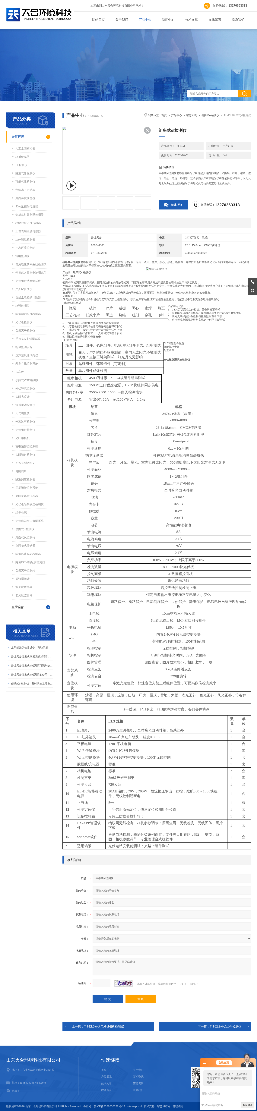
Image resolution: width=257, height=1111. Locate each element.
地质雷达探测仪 (25, 405)
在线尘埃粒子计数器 (28, 297)
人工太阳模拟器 (25, 148)
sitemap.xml (134, 1106)
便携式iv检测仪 (24, 462)
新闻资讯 (138, 1076)
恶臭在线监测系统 (26, 363)
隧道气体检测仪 (25, 173)
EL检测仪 (21, 165)
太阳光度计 (22, 396)
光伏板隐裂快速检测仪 (29, 504)
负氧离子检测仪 (25, 330)
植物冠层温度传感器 (28, 223)
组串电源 (21, 512)
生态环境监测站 (25, 247)
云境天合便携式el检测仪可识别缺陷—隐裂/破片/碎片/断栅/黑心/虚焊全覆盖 (32, 665)
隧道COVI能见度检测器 (30, 562)
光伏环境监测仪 (25, 388)
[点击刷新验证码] (123, 983)
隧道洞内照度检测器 (28, 314)
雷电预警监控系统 (26, 446)
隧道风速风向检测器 (28, 554)
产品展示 (106, 1076)
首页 (164, 115)
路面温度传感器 (25, 198)
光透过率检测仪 (25, 421)
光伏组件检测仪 (25, 429)
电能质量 (21, 471)
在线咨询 (176, 204)
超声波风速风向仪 (26, 355)
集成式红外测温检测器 (29, 214)
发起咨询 (247, 1105)
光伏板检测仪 (23, 322)
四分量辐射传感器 (26, 206)
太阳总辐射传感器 (26, 496)
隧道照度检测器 (25, 479)
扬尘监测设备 (23, 347)
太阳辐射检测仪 (25, 454)
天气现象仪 (22, 413)
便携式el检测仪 (24, 529)
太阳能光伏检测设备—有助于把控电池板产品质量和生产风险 (32, 647)
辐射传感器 (22, 156)
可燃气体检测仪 (25, 181)
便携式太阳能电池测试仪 (30, 272)
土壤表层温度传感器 (28, 231)
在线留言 (214, 19)
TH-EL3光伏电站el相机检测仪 (104, 1026)
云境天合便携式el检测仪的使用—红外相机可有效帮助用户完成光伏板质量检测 (32, 674)
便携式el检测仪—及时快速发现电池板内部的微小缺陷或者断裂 (32, 683)
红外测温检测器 (25, 239)
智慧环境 (17, 137)
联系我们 (238, 19)
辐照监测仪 (22, 305)
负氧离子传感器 (25, 189)
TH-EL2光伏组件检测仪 (225, 1026)
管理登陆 (178, 1106)
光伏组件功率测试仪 (28, 280)
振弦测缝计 (22, 578)
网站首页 (98, 19)
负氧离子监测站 (25, 570)
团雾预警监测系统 (26, 487)
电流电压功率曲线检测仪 (30, 264)
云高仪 (19, 371)
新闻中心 (168, 19)
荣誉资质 (138, 1083)
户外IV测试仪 (23, 289)
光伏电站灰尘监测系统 (29, 520)
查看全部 (17, 607)
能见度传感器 (23, 587)
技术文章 (191, 19)
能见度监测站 (23, 595)
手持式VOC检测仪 (27, 380)
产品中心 (145, 19)
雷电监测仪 (22, 256)
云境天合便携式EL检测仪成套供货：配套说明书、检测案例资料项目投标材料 (32, 656)
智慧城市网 (163, 1106)
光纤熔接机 (22, 438)
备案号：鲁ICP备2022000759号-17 (104, 1106)
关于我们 (121, 19)
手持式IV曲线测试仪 (28, 338)
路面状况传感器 (25, 545)
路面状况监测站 (25, 537)
